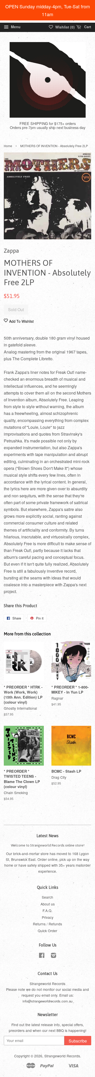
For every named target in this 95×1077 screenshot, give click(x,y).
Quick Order (47, 930)
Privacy (47, 917)
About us (48, 903)
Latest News (47, 835)
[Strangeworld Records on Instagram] (53, 956)
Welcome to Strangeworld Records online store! (47, 845)
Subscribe (78, 1041)
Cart (87, 26)
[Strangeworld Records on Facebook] (42, 956)
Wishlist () (64, 26)
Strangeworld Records (62, 1055)
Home (8, 146)
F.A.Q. (47, 910)
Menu (15, 26)
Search (47, 897)
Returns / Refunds (47, 923)
